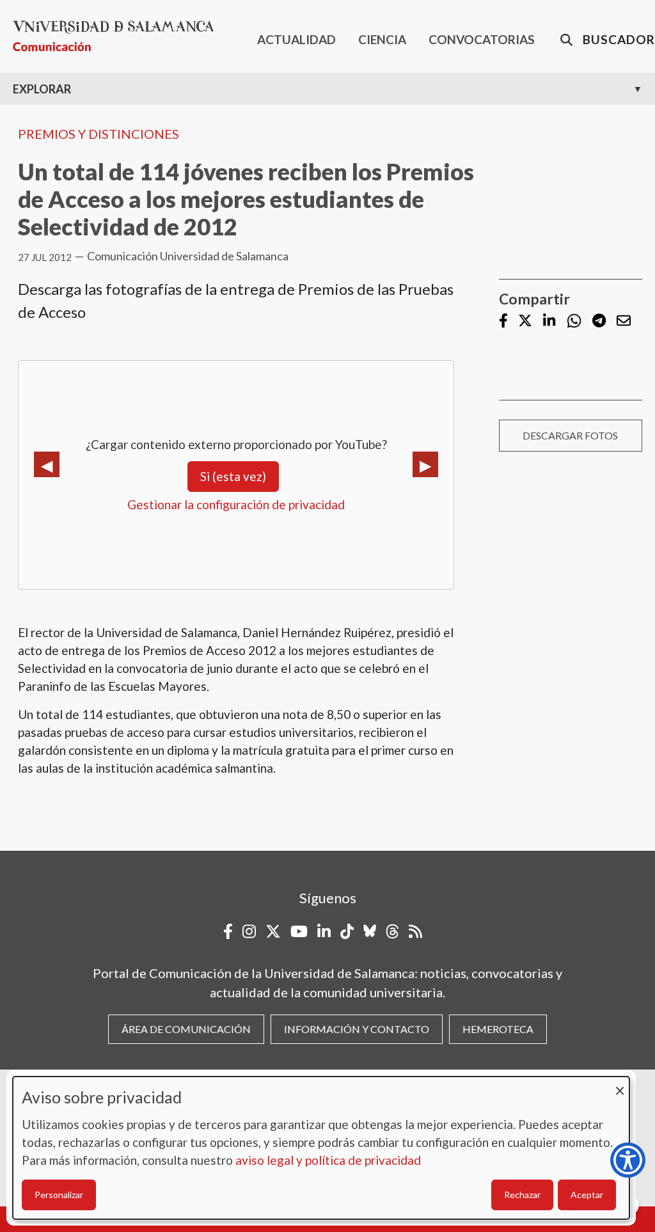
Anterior (46, 464)
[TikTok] (347, 931)
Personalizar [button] (59, 1194)
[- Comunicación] (119, 36)
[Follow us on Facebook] (503, 321)
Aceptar (587, 1194)
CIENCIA (382, 39)
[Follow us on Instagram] (249, 931)
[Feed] (415, 931)
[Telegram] (599, 321)
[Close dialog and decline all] (619, 1085)
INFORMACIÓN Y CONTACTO (356, 1029)
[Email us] (624, 321)
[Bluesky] (369, 931)
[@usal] (392, 931)
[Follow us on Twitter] (525, 321)
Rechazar (522, 1194)
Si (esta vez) (233, 476)
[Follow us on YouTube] (299, 931)
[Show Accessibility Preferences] (627, 1160)
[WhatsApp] (574, 321)
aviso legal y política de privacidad (328, 1160)
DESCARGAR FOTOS (570, 435)
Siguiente (425, 464)
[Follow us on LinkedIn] (549, 321)
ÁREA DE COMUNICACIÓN (186, 1029)
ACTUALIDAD (296, 39)
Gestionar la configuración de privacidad (236, 504)
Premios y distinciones (98, 133)
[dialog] (321, 1148)
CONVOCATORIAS (482, 39)
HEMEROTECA (497, 1029)
